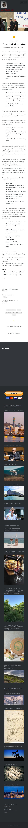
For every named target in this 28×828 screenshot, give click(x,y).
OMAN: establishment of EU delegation (13, 410)
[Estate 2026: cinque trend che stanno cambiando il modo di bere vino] (14, 547)
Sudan (14, 315)
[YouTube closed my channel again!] (14, 704)
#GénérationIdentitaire (17, 196)
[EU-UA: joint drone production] (14, 480)
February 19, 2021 (10, 203)
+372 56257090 (7, 806)
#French (7, 93)
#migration (21, 134)
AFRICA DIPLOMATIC (7, 10)
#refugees (8, 136)
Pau (21, 312)
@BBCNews (13, 130)
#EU (24, 132)
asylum (8, 310)
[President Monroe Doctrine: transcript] (14, 742)
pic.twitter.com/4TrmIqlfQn (12, 242)
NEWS (17, 41)
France (19, 310)
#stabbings (16, 134)
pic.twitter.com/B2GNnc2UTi (12, 198)
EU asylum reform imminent (8, 294)
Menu (24, 2)
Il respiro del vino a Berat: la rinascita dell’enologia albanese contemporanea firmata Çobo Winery (13, 666)
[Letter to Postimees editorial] (14, 780)
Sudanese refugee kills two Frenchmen (10, 289)
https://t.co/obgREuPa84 (18, 101)
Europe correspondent (12, 47)
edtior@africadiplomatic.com (10, 804)
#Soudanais (8, 223)
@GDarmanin (17, 194)
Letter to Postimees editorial (10, 764)
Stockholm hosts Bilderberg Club (12, 784)
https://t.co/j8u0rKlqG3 (11, 73)
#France (19, 132)
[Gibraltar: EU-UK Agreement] (14, 499)
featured (14, 310)
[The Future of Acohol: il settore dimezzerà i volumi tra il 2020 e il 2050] (14, 584)
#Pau (8, 97)
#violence (12, 134)
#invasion (12, 238)
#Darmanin (13, 230)
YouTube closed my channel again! (12, 693)
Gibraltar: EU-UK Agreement (11, 484)
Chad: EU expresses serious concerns (10, 300)
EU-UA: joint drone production (11, 464)
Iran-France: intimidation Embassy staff (13, 445)
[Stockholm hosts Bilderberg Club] (14, 799)
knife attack (15, 312)
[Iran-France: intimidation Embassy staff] (14, 460)
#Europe (7, 134)
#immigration (13, 231)
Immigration (12, 41)
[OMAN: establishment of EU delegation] (14, 441)
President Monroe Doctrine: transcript (13, 708)
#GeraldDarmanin (21, 93)
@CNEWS (12, 240)
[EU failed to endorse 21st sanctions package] (14, 519)
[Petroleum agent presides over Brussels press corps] (14, 760)
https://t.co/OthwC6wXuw (11, 132)
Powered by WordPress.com (14, 825)
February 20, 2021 (10, 106)
